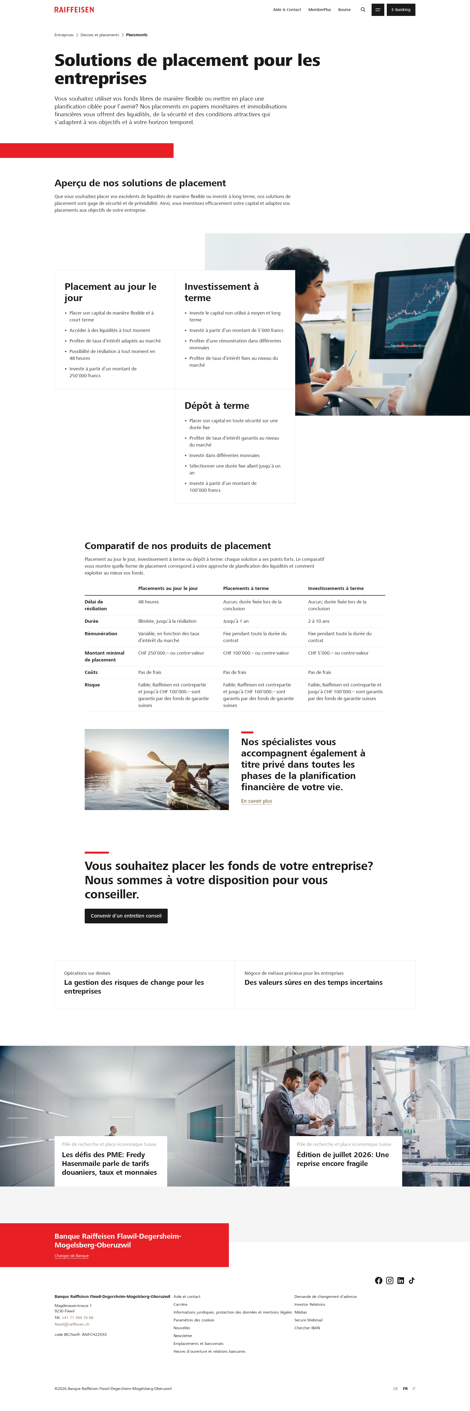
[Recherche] (363, 10)
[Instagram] (389, 1280)
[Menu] (378, 10)
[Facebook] (378, 1280)
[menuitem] (287, 10)
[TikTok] (411, 1280)
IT (413, 1388)
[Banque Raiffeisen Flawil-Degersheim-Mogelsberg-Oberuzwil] (74, 9)
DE (395, 1388)
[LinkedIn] (400, 1280)
